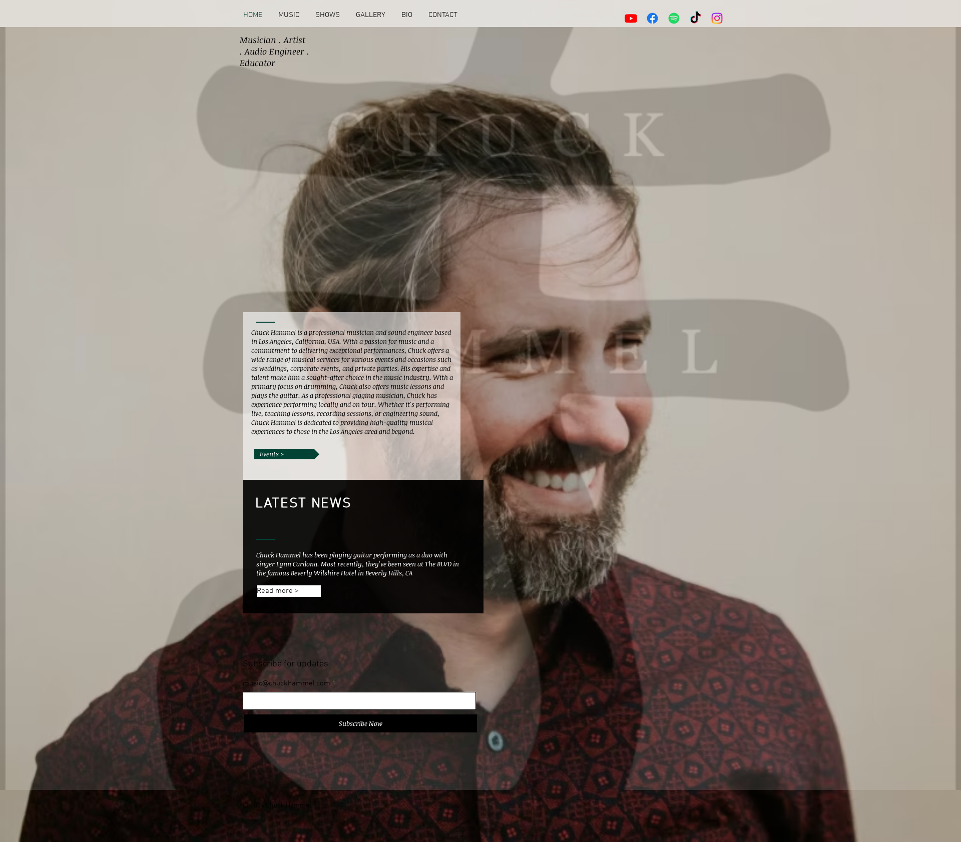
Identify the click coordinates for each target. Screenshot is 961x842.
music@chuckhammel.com (286, 683)
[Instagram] (717, 18)
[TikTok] (695, 18)
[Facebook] (652, 18)
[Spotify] (674, 18)
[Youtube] (631, 18)
